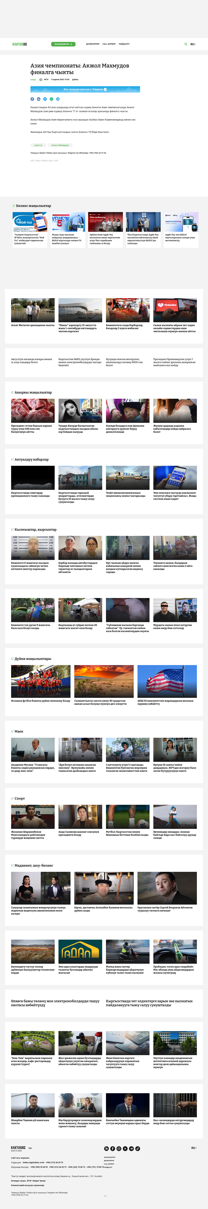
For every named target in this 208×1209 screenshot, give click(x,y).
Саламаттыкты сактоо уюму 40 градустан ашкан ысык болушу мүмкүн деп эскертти (100, 702)
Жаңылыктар (62, 44)
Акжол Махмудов (60, 145)
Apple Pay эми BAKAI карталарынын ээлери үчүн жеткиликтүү (180, 237)
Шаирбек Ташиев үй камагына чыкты (30, 1122)
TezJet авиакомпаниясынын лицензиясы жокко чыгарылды (125, 494)
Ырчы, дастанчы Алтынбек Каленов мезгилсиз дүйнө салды (103, 909)
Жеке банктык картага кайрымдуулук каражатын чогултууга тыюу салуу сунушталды (122, 1063)
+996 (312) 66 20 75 (54, 1162)
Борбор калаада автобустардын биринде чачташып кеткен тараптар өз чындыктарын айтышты (77, 567)
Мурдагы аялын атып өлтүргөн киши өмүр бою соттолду (172, 627)
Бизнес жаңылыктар (33, 206)
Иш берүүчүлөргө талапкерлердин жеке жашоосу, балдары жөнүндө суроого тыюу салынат (80, 1123)
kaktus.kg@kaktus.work (33, 1162)
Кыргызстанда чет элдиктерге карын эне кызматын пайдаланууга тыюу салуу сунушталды (149, 1003)
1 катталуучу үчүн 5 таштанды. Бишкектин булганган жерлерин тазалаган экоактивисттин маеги (126, 767)
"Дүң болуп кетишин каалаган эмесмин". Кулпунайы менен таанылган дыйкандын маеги (77, 767)
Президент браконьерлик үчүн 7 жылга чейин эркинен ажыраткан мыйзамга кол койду (174, 362)
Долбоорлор (92, 44)
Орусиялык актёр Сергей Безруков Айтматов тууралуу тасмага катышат (164, 909)
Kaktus (75, 79)
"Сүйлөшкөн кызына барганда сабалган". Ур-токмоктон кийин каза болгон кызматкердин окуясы (127, 628)
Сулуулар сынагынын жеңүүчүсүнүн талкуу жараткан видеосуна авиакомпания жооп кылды (38, 910)
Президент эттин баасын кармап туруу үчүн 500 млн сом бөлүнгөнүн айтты (31, 428)
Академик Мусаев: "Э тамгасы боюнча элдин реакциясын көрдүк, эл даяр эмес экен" (33, 767)
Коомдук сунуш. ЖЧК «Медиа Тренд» (28, 1181)
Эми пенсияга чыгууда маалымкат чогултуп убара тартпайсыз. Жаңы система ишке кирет (174, 495)
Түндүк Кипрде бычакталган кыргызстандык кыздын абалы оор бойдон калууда (78, 428)
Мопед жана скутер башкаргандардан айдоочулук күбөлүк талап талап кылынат (125, 969)
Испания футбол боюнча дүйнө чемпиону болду (40, 700)
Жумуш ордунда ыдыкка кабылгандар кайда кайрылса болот (172, 428)
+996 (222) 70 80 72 (76, 1167)
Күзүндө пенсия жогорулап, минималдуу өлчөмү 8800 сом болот (124, 362)
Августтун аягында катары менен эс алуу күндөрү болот (31, 361)
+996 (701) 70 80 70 (95, 1167)
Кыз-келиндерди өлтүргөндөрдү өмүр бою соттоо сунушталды (173, 1122)
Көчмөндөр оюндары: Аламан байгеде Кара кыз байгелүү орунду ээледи (174, 834)
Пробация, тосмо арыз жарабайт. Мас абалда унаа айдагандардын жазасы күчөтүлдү (173, 969)
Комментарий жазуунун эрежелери (27, 1185)
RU (193, 1148)
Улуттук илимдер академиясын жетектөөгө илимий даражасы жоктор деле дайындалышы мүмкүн (172, 1063)
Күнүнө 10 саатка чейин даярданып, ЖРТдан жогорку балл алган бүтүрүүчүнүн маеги (174, 767)
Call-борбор (109, 44)
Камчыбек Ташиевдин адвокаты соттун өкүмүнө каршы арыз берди (127, 1122)
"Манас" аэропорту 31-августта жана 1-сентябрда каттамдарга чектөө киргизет (77, 328)
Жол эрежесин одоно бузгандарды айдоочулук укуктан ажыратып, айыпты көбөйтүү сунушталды (79, 1061)
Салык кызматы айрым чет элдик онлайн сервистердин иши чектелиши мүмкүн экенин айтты (174, 328)
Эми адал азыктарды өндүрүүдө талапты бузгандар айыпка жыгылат (78, 969)
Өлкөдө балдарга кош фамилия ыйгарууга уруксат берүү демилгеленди (125, 428)
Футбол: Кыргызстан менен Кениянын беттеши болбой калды (127, 833)
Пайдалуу (124, 44)
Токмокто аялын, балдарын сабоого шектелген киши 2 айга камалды (172, 565)
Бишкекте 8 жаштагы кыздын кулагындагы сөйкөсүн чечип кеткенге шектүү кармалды (30, 565)
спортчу (38, 145)
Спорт (33, 79)
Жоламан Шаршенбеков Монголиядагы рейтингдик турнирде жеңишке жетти (28, 834)
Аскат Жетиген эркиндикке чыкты (33, 325)
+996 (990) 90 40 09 (39, 1167)
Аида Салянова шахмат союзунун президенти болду (78, 833)
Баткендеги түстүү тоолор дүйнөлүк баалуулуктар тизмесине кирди (33, 969)
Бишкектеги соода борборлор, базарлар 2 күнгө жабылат (124, 327)
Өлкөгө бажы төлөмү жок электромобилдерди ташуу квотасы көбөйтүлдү (55, 1003)
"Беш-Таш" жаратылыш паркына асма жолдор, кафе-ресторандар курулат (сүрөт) (31, 1061)
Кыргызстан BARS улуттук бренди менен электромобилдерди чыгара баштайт (79, 362)
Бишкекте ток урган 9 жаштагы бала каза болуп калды (30, 627)
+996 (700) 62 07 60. (98, 153)
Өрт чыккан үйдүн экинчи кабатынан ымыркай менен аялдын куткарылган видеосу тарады (124, 567)
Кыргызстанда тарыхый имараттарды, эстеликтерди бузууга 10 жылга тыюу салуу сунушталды (76, 497)
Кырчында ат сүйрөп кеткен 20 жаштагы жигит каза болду (77, 627)
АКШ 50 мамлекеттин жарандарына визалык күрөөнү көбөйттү (165, 702)
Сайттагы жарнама (20, 1158)
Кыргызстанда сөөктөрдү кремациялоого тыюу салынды (30, 494)
